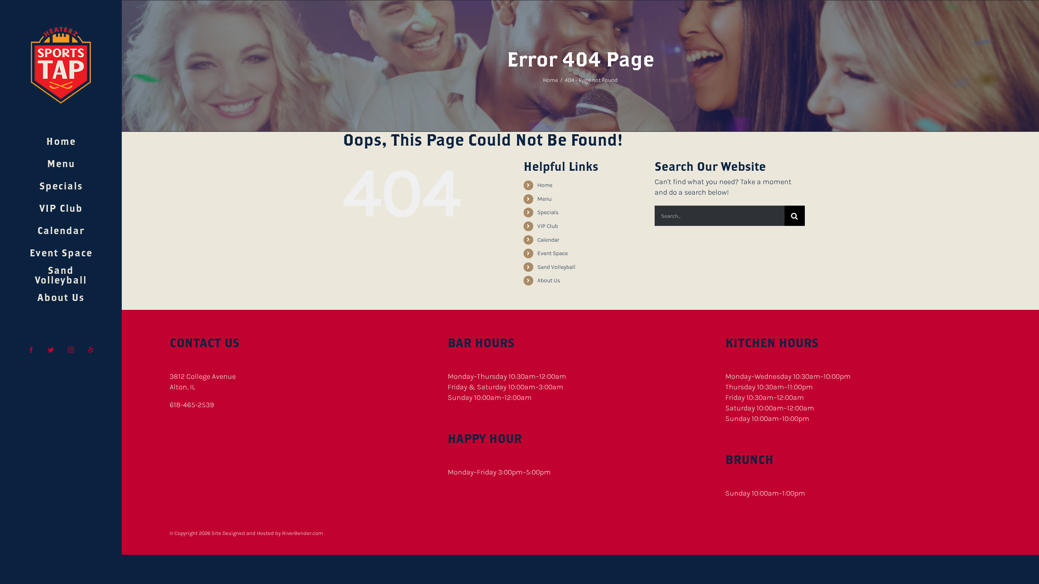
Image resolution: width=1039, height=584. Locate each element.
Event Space (552, 253)
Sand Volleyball (556, 267)
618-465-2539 (192, 404)
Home (544, 185)
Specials (547, 212)
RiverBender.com (302, 533)
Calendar (548, 239)
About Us (548, 280)
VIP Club (547, 226)
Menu (544, 198)
